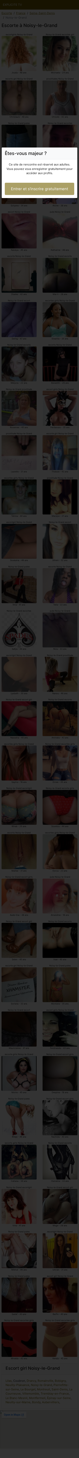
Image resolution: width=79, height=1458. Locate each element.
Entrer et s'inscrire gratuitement (39, 189)
